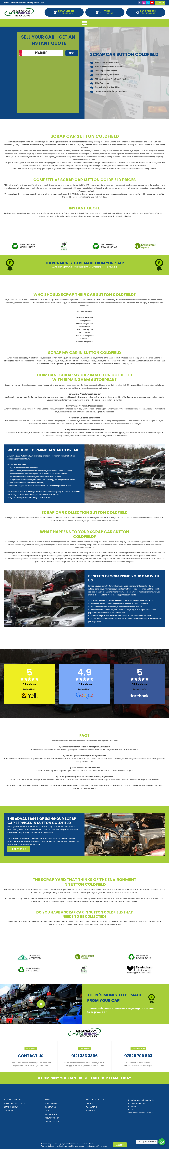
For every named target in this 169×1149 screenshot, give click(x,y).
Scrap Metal (51, 1103)
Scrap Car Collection (14, 1103)
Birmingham (92, 1111)
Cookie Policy (52, 1122)
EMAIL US (160, 3)
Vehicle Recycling (13, 1100)
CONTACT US (19, 849)
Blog (47, 1111)
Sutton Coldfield (95, 1100)
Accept (119, 1145)
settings (104, 1146)
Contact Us (50, 1107)
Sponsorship (51, 1114)
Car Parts (8, 1111)
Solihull (90, 1103)
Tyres (47, 1100)
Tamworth (91, 1107)
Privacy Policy (52, 1118)
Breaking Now (11, 1107)
